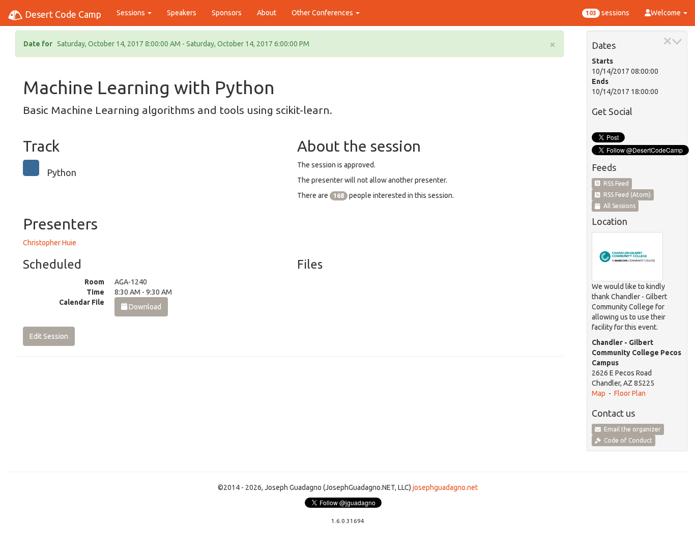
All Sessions (617, 205)
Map (598, 393)
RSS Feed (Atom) (625, 194)
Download (144, 307)
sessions (607, 13)
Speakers (181, 13)
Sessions (132, 13)
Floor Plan (630, 393)
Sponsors (227, 13)
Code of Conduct (626, 440)
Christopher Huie (49, 243)
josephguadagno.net (445, 487)
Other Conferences (323, 13)
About (266, 13)
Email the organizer (631, 429)
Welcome (666, 13)
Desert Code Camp (62, 14)
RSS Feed (614, 183)
